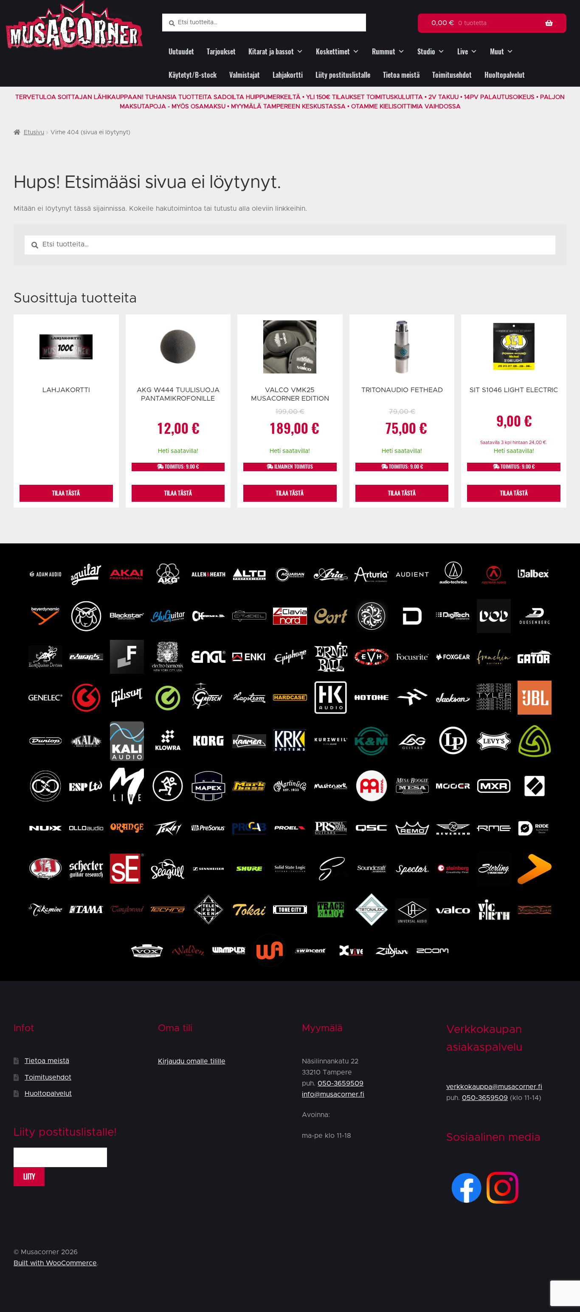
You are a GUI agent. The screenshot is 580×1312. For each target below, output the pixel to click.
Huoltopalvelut (504, 75)
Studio (426, 51)
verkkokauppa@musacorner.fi (494, 1086)
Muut (497, 51)
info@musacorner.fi (333, 1094)
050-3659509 (340, 1083)
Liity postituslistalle (342, 75)
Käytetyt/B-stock (193, 75)
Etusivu (34, 133)
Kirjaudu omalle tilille (191, 1061)
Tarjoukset (221, 51)
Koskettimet (333, 51)
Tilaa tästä (66, 493)
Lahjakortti (288, 75)
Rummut (383, 51)
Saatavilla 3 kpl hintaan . (513, 443)
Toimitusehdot (452, 75)
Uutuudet (181, 51)
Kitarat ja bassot (271, 51)
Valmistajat (244, 75)
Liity (29, 1176)
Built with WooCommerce (55, 1263)
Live (462, 51)
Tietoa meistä (401, 75)
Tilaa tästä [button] (178, 493)
